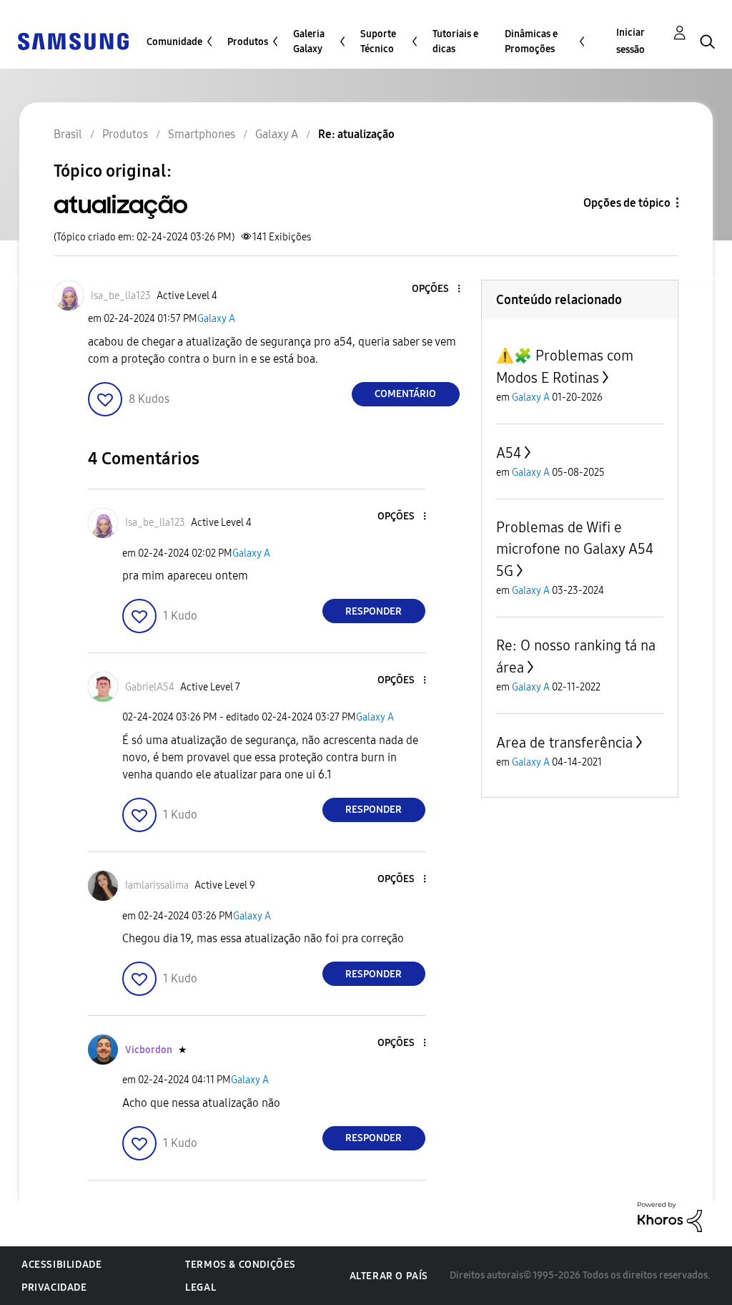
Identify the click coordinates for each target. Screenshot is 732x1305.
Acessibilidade (61, 1264)
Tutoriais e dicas (455, 41)
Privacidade (54, 1287)
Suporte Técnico (378, 41)
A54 (508, 452)
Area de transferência (564, 742)
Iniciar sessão (630, 41)
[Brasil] (73, 40)
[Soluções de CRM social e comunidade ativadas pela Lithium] (670, 1216)
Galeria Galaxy (309, 41)
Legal (200, 1287)
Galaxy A (216, 319)
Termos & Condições (240, 1264)
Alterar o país (389, 1276)
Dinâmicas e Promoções (531, 41)
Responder (373, 611)
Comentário (405, 394)
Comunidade (174, 42)
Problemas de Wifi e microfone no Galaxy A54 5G (574, 549)
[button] (435, 289)
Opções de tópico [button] (627, 203)
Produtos (247, 42)
